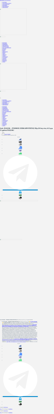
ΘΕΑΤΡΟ (4, 49)
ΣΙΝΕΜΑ (4, 52)
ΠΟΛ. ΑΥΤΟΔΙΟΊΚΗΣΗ (6, 47)
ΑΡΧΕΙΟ (3, 55)
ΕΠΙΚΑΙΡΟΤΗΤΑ (5, 45)
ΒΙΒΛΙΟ (3, 50)
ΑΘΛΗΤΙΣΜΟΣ (5, 56)
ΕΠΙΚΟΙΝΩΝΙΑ (5, 7)
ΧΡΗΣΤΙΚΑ (4, 54)
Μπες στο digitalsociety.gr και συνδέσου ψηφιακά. (17, 341)
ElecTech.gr (6, 407)
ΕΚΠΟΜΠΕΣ (4, 5)
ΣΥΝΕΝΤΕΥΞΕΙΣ (5, 46)
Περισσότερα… (17, 338)
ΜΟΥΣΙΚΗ (4, 48)
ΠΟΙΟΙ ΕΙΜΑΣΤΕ (5, 6)
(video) (7, 341)
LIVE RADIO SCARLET (6, 3)
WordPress (10, 412)
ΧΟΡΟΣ (3, 61)
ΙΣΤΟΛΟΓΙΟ (4, 42)
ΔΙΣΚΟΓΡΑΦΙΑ (5, 51)
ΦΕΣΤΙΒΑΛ (4, 60)
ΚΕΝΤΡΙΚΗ (4, 2)
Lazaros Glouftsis (7, 134)
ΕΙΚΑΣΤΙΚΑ (4, 59)
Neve (1, 412)
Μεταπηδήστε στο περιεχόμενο (5, 0)
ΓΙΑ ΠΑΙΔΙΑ (4, 57)
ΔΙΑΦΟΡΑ (4, 58)
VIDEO (3, 53)
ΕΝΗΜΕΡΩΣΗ (5, 44)
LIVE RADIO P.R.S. (5, 4)
